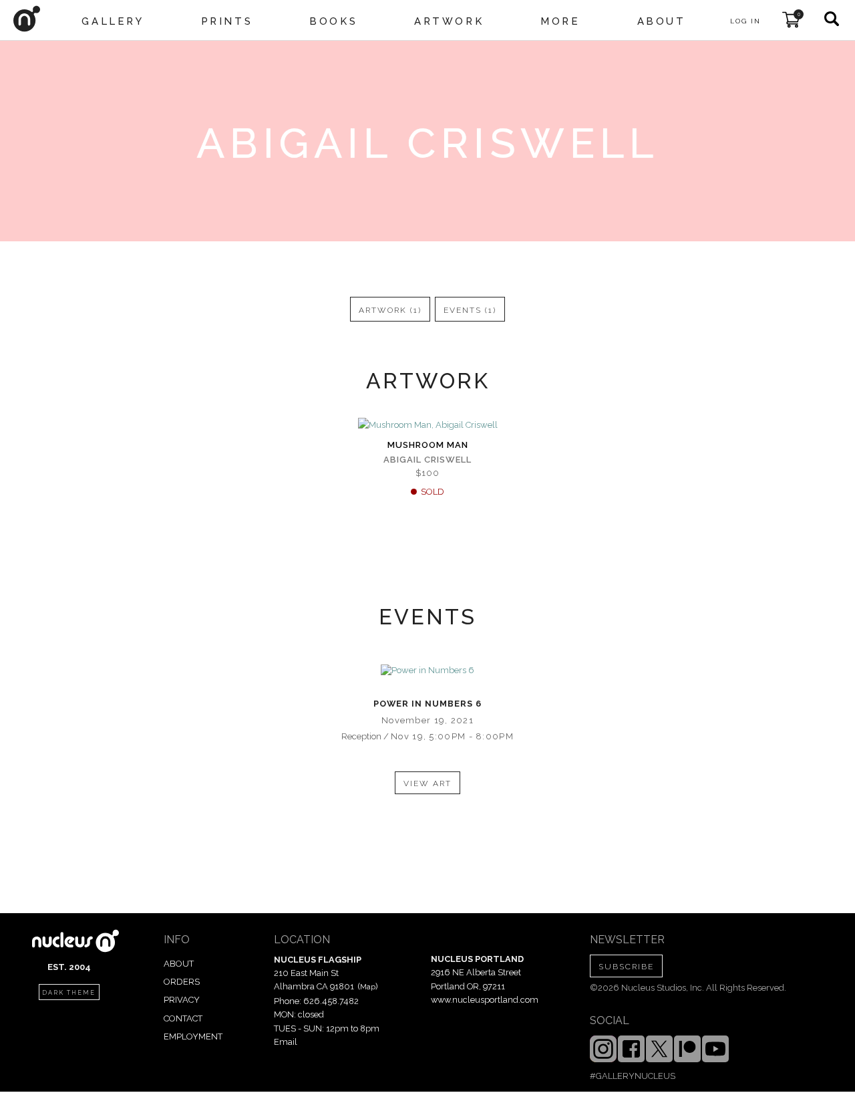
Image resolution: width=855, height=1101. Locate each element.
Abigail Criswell (427, 460)
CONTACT (183, 1018)
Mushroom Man (427, 445)
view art (427, 783)
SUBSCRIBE (626, 966)
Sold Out (427, 426)
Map (367, 986)
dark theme (69, 992)
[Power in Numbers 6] (427, 670)
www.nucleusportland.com (484, 1000)
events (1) (470, 310)
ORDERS (182, 982)
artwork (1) (390, 310)
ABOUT (179, 964)
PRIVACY (182, 1000)
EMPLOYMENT (193, 1036)
